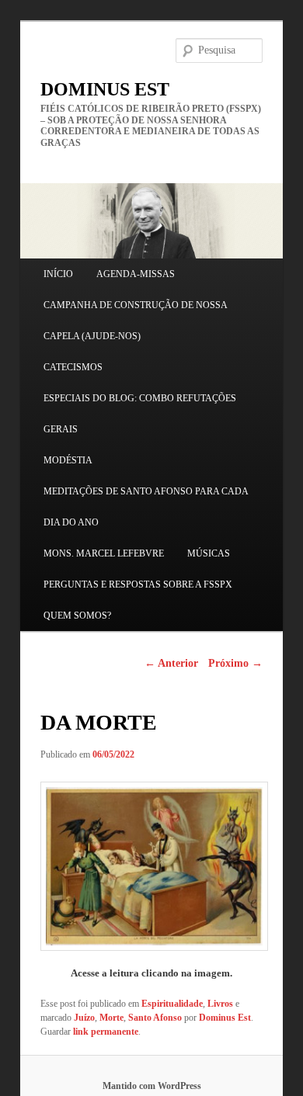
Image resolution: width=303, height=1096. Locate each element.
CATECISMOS (73, 367)
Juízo (84, 1017)
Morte (111, 1017)
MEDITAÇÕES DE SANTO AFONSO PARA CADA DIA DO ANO (146, 507)
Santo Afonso (155, 1017)
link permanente (105, 1031)
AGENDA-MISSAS (135, 274)
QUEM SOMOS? (77, 615)
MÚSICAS (208, 553)
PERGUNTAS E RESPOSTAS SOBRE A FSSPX (138, 584)
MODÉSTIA (68, 460)
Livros (220, 1003)
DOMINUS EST (104, 89)
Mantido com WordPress (152, 1085)
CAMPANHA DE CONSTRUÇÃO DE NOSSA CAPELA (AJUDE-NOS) (135, 321)
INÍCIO (58, 274)
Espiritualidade (172, 1003)
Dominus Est (225, 1017)
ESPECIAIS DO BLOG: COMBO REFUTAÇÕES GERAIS (140, 414)
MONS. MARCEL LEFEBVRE (104, 553)
